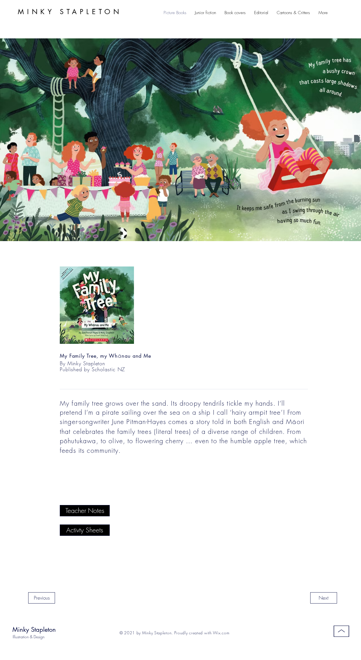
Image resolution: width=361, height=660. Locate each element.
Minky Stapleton (34, 629)
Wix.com (221, 632)
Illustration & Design (29, 636)
